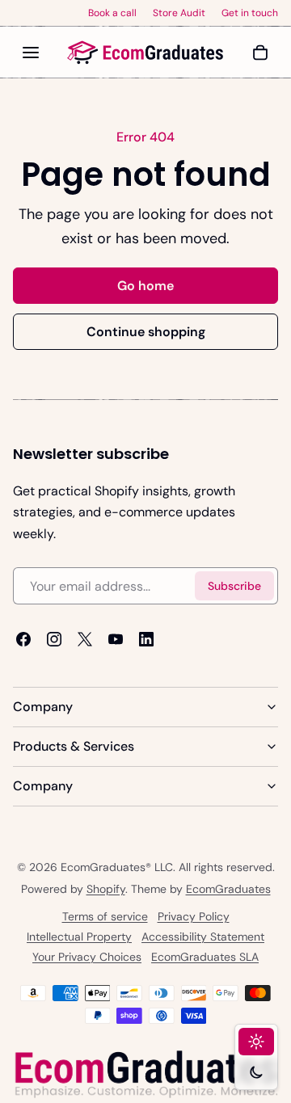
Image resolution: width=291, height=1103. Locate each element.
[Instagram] (54, 639)
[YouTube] (115, 639)
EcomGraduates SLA (205, 956)
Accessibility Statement (202, 936)
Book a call (112, 13)
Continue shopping (145, 331)
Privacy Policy (194, 916)
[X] (85, 639)
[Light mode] (256, 1041)
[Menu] (30, 52)
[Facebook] (23, 639)
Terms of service (105, 916)
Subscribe (234, 585)
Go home (145, 285)
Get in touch (249, 13)
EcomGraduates (228, 889)
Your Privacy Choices (86, 956)
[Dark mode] (256, 1072)
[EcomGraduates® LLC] (145, 52)
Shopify (105, 889)
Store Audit (179, 13)
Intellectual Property (79, 936)
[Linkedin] (146, 639)
